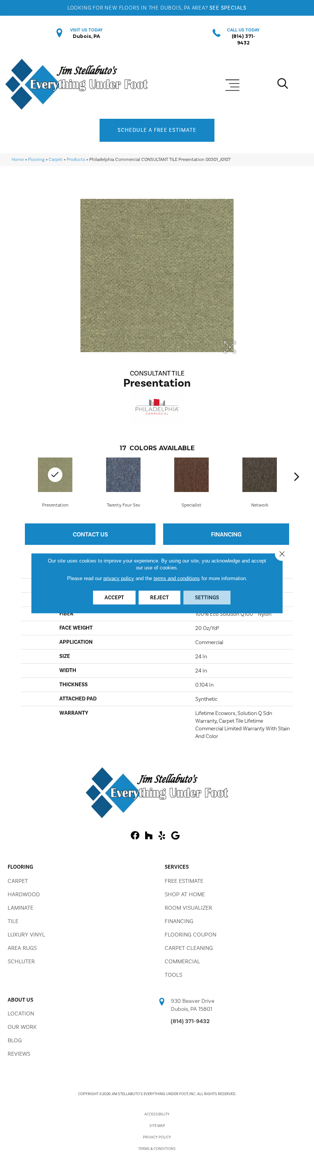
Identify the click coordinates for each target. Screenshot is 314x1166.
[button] (157, 130)
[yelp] (162, 836)
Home (17, 159)
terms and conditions (177, 578)
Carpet (55, 159)
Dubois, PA (86, 36)
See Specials (228, 8)
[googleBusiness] (175, 836)
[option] (123, 482)
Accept (114, 597)
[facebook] (135, 836)
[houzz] (148, 836)
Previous (17, 476)
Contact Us (90, 534)
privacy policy (118, 578)
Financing (226, 534)
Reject (159, 597)
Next (297, 476)
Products (76, 159)
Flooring (36, 159)
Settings (207, 597)
